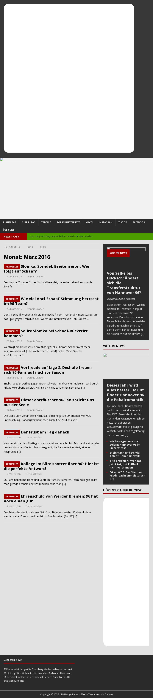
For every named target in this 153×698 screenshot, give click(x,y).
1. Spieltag (9, 222)
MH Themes (107, 694)
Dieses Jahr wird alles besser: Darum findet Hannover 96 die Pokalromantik (126, 392)
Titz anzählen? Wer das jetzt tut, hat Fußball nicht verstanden (125, 464)
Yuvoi (89, 222)
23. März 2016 (14, 341)
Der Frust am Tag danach (45, 432)
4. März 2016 (14, 506)
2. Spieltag (28, 222)
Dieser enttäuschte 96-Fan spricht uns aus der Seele (49, 402)
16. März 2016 (14, 377)
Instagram (106, 222)
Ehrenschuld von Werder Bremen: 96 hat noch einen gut (51, 499)
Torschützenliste (68, 222)
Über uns (8, 229)
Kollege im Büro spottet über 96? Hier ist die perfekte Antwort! (51, 466)
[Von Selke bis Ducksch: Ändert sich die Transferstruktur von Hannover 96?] (126, 258)
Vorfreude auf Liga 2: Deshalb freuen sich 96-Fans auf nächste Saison (48, 370)
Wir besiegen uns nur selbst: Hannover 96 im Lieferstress (125, 444)
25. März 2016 (14, 309)
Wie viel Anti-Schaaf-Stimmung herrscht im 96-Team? (51, 301)
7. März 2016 (14, 437)
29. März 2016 (14, 276)
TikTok (122, 222)
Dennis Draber (35, 276)
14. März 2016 (14, 410)
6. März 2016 (14, 474)
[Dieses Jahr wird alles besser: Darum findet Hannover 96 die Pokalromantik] (126, 377)
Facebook (139, 222)
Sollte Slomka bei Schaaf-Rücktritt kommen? (46, 333)
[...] (142, 334)
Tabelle (46, 222)
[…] (88, 319)
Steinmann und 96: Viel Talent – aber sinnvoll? (125, 454)
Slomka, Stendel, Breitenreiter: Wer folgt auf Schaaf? (47, 269)
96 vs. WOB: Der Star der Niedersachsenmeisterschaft (127, 475)
